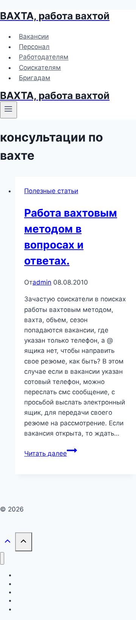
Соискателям (40, 67)
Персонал (34, 46)
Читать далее (50, 453)
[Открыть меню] (8, 109)
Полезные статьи (51, 191)
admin (41, 282)
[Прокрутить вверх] (7, 542)
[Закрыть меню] (2, 558)
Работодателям (43, 57)
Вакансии (34, 36)
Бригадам (34, 78)
